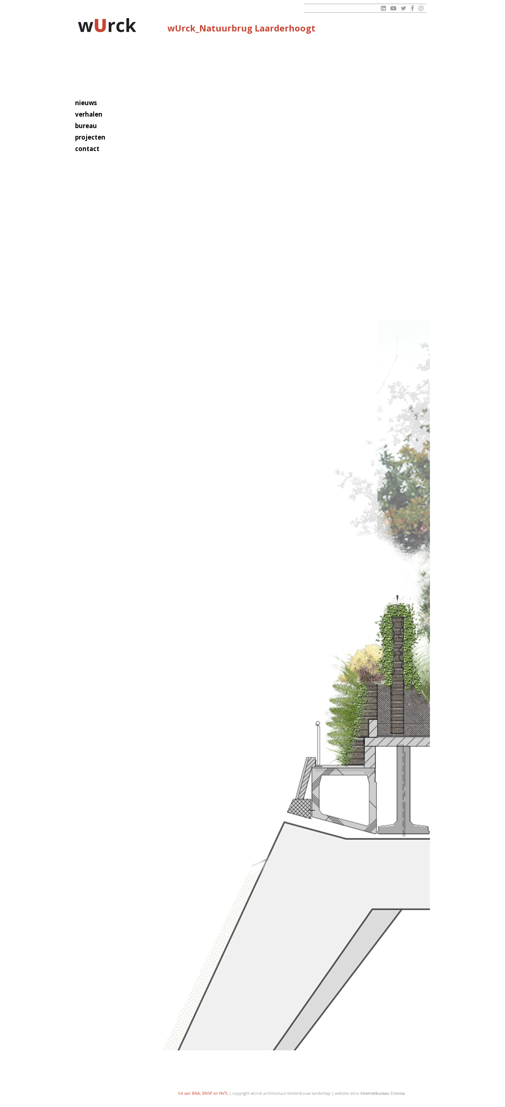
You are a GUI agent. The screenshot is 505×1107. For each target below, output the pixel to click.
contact (87, 148)
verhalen (88, 114)
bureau (86, 125)
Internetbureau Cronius (382, 1093)
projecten (90, 137)
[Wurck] (107, 26)
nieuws (86, 102)
